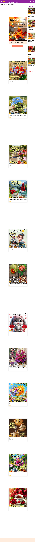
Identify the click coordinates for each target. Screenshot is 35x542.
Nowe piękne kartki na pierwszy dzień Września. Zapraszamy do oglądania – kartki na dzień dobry (31, 28)
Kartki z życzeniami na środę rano (13, 473)
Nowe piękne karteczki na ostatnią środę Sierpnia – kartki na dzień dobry (17, 80)
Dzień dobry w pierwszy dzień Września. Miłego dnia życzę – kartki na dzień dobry (31, 41)
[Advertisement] (18, 11)
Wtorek (30, 25)
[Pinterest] (19, 46)
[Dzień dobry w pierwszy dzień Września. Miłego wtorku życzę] (31, 49)
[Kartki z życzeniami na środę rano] (18, 463)
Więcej (10, 82)
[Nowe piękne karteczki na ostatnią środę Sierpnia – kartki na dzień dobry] (18, 70)
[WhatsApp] (22, 46)
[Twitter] (16, 46)
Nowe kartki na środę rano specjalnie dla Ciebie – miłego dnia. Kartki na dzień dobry (17, 438)
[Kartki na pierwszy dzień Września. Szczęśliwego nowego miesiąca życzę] (31, 11)
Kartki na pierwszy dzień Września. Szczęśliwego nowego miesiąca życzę (31, 16)
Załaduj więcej (17, 301)
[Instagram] (31, 1)
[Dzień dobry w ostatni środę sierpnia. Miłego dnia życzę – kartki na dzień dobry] (18, 105)
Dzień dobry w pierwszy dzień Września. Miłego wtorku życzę (31, 54)
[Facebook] (30, 1)
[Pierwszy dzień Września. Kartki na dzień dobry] (31, 61)
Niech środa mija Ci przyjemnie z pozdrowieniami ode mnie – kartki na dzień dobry (17, 403)
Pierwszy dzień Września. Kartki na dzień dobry (31, 65)
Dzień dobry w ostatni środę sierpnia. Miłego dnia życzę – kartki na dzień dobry (18, 115)
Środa (6, 4)
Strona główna (3, 4)
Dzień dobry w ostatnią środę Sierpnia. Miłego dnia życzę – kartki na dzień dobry (18, 283)
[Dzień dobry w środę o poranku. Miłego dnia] (18, 497)
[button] (33, 1)
